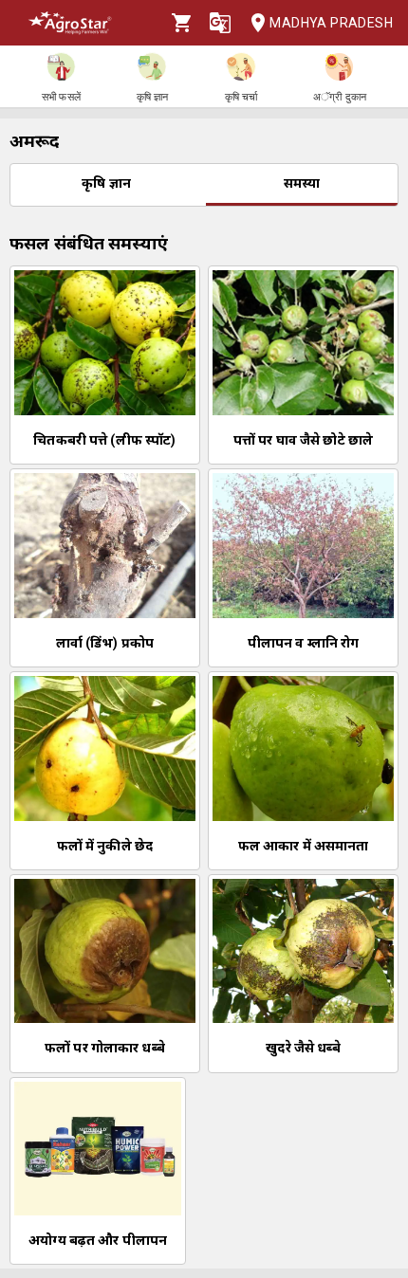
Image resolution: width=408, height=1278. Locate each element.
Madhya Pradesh (331, 22)
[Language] (220, 23)
